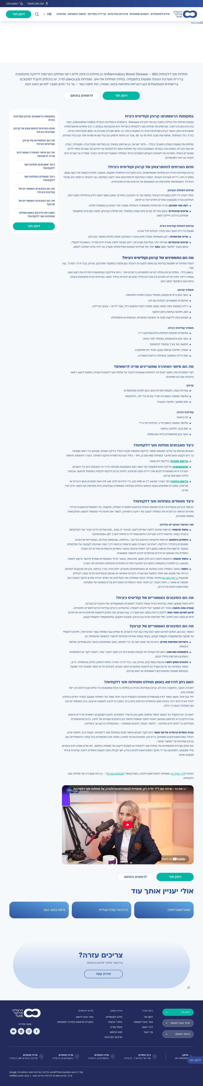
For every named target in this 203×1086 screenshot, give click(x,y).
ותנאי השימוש (27, 1072)
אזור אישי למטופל (35, 3)
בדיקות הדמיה (179, 481)
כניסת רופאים (183, 1034)
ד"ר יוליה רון (178, 773)
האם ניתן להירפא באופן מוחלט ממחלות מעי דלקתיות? (37, 214)
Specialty (181, 24)
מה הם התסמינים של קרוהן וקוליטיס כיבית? (39, 142)
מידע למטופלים (114, 1017)
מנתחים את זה (115, 773)
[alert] (201, 1060)
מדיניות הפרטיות (113, 1037)
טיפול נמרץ (116, 1027)
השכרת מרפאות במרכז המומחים (75, 1022)
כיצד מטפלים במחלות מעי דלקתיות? (39, 178)
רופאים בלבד (12, 3)
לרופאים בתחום (81, 96)
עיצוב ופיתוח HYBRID (19, 1075)
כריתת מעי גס (170, 578)
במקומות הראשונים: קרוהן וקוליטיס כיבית (34, 118)
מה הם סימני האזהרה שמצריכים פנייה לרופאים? (36, 154)
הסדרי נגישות (115, 1022)
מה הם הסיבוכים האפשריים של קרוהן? (36, 202)
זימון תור (18, 14)
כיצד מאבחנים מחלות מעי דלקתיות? (39, 166)
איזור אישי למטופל (180, 1023)
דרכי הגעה (147, 1027)
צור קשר (148, 1032)
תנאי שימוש (116, 1032)
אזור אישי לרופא (84, 1017)
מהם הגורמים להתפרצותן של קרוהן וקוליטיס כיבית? (34, 130)
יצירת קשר (103, 974)
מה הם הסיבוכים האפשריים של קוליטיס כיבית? (36, 190)
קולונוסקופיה (180, 467)
